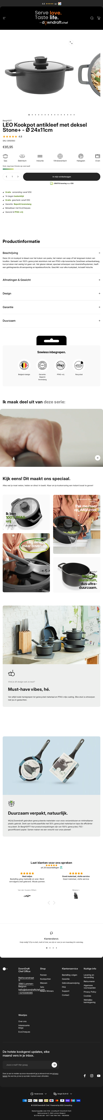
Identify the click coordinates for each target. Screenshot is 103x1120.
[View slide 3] (53, 948)
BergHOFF (7, 120)
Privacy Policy (90, 992)
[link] (34, 549)
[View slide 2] (50, 948)
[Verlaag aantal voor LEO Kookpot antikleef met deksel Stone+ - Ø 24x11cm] (6, 176)
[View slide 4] (56, 948)
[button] (12, 136)
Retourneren (89, 981)
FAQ (64, 987)
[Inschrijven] (54, 1065)
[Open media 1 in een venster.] (71, 42)
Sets (42, 987)
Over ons (22, 1021)
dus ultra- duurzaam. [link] (88, 584)
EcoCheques (24, 1032)
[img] (51, 865)
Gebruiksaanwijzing (71, 983)
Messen (43, 983)
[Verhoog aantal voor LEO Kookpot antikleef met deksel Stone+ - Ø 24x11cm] (18, 176)
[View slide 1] (46, 948)
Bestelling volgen (69, 975)
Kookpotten (45, 979)
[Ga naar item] (29, 114)
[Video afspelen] (51, 438)
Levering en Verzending (89, 976)
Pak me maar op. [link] (85, 508)
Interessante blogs (24, 1026)
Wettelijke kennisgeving (89, 1001)
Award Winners (47, 991)
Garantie (65, 979)
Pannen (43, 975)
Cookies (87, 996)
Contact (65, 995)
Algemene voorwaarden (90, 986)
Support (65, 991)
